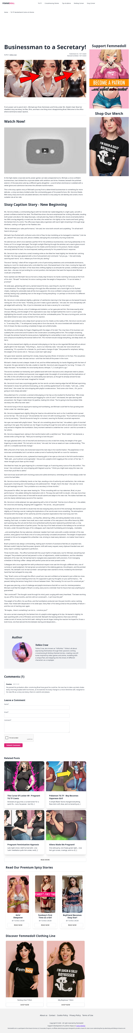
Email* (6, 712)
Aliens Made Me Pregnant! (62, 844)
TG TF (40, 3)
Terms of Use (87, 1015)
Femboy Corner (79, 3)
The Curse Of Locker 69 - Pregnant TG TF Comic (23, 797)
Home (6, 12)
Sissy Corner (91, 3)
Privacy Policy (75, 1015)
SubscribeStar (80, 1026)
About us (43, 1015)
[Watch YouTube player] (45, 150)
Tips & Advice (66, 3)
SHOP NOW (24, 1005)
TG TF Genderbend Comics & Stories (22, 12)
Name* (6, 704)
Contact (52, 1015)
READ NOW (18, 925)
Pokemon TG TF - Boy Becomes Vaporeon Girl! (63, 797)
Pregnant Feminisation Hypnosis (23, 844)
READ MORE (45, 860)
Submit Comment (13, 745)
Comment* (7, 720)
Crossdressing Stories (52, 3)
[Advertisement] (66, 28)
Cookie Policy (62, 1015)
